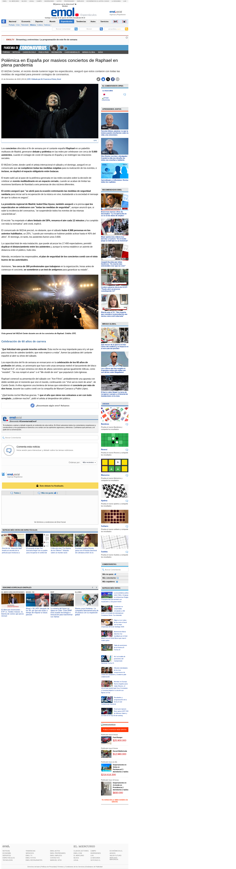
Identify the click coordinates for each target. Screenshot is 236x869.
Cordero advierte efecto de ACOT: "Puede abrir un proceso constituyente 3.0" (114, 289)
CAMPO (93, 851)
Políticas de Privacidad (48, 866)
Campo (39, 1)
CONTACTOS (55, 858)
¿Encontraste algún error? (52, 406)
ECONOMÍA (7, 853)
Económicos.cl (92, 1)
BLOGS (76, 858)
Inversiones (49, 1)
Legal (31, 1)
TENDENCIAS (30, 851)
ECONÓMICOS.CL (116, 851)
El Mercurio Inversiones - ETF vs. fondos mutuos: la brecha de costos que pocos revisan (12, 613)
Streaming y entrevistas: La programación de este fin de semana (46, 39)
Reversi (104, 449)
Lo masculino (107, 91)
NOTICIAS (6, 851)
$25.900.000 (119, 740)
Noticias (47, 25)
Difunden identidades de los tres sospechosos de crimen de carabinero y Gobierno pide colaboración (114, 672)
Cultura (40, 25)
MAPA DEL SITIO (56, 860)
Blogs (24, 1)
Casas (106, 1)
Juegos (105, 404)
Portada (12, 25)
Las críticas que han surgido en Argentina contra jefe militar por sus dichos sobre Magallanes (113, 370)
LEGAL (76, 860)
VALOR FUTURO (115, 855)
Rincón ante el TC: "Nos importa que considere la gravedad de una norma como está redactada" (114, 314)
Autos (59, 1)
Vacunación (56, 52)
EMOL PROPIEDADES (57, 853)
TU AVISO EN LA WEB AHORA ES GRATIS (115, 801)
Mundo (52, 21)
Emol (5, 1)
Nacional (12, 21)
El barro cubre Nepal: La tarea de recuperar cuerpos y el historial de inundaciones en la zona (114, 394)
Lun (124, 1)
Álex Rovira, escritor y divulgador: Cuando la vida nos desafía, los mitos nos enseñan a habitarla (114, 158)
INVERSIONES (96, 853)
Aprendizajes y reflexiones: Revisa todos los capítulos (114, 181)
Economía (26, 21)
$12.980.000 (119, 754)
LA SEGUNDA (95, 858)
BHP (52, 592)
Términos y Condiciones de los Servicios (70, 866)
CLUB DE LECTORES (81, 851)
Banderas (105, 424)
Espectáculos (66, 21)
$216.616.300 (108, 774)
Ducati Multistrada (120, 751)
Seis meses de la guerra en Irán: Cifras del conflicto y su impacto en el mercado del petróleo (114, 346)
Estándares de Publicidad (94, 866)
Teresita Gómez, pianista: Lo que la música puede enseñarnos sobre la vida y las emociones (114, 133)
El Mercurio (14, 1)
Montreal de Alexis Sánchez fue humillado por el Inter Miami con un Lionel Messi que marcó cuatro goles (114, 636)
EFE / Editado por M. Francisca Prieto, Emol (44, 79)
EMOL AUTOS (55, 851)
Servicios (104, 21)
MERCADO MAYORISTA (114, 858)
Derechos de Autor (33, 866)
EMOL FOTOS (31, 858)
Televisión (25, 25)
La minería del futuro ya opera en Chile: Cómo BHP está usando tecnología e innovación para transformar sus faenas (62, 612)
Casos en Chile (29, 52)
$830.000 (118, 792)
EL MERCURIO (79, 855)
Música (33, 25)
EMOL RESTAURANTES (34, 860)
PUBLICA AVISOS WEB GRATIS (114, 730)
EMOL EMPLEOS (56, 855)
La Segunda (116, 1)
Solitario (104, 526)
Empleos (80, 1)
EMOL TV (29, 855)
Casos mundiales (72, 52)
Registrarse (121, 15)
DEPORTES (7, 855)
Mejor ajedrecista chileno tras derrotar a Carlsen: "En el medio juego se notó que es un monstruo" (114, 239)
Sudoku (104, 552)
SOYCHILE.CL (95, 860)
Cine (18, 25)
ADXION (112, 853)
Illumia (78, 592)
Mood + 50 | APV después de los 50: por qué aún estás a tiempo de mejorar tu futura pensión (37, 611)
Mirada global (88, 52)
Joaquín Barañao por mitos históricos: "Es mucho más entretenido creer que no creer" (113, 264)
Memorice (105, 475)
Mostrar (65, 6)
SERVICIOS (30, 853)
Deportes (39, 21)
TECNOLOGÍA (8, 860)
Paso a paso (44, 52)
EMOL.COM (78, 853)
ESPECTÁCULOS (9, 858)
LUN (92, 855)
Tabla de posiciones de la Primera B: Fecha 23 (120, 647)
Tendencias (81, 21)
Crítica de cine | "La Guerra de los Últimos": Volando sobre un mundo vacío (61, 550)
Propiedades (69, 1)
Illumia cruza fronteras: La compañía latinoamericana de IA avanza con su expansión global (86, 611)
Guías (100, 52)
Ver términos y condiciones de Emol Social (50, 522)
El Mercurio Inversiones (12, 592)
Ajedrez (104, 501)
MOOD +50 (30, 592)
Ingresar (113, 15)
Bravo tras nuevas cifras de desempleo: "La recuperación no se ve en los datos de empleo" (113, 214)
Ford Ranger (118, 737)
